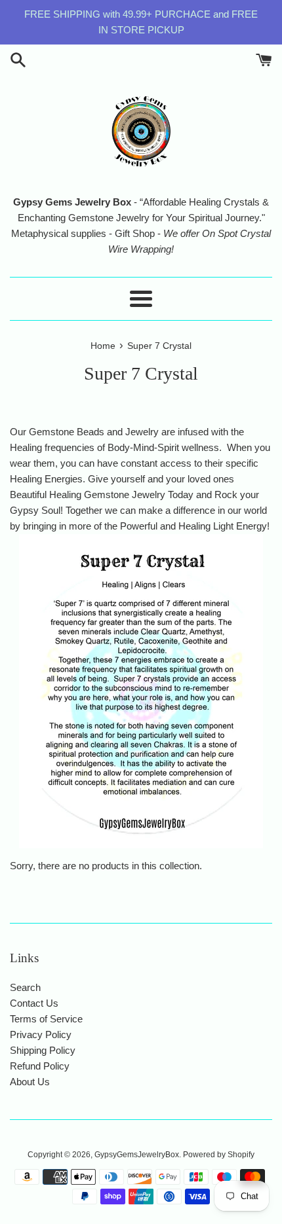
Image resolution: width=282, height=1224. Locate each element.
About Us (30, 1081)
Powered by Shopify (218, 1154)
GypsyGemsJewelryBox (136, 1154)
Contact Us (34, 1003)
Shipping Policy (42, 1050)
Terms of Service (46, 1018)
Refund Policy (40, 1065)
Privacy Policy (40, 1034)
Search (25, 987)
